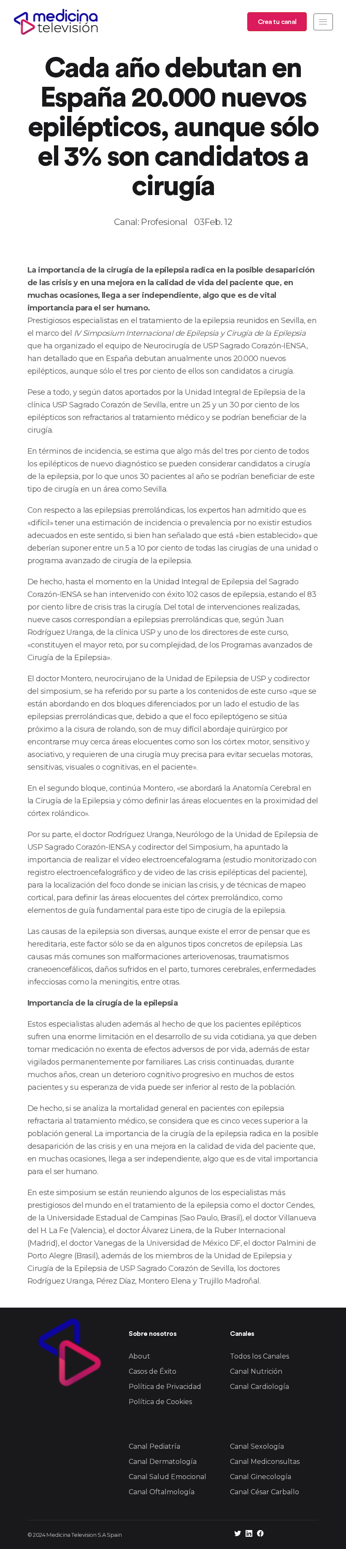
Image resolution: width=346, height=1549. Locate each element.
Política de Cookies (160, 1402)
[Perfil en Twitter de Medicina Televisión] (237, 1534)
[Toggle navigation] (323, 21)
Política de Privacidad (165, 1387)
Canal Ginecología (260, 1477)
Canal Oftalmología (162, 1492)
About (139, 1356)
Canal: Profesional (150, 222)
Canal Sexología (257, 1446)
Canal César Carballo (264, 1492)
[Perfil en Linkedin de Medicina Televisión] (249, 1534)
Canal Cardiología (259, 1387)
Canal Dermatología (163, 1462)
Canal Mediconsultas (265, 1462)
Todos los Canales (259, 1356)
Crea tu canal (277, 22)
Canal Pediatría (154, 1446)
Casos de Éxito (152, 1371)
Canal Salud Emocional (167, 1477)
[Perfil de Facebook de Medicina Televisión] (260, 1534)
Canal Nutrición (256, 1371)
